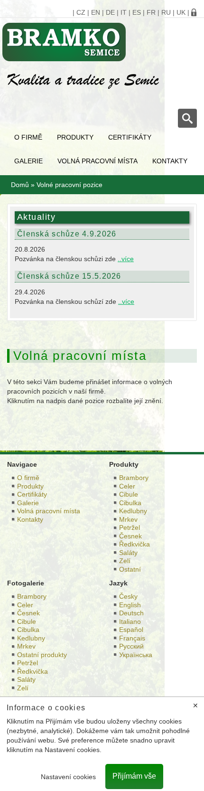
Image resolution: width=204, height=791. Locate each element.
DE (110, 12)
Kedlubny (133, 511)
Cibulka (130, 503)
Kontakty (169, 161)
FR (151, 12)
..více (126, 259)
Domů (20, 184)
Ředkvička (134, 544)
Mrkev (128, 519)
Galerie (28, 161)
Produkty (75, 137)
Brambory (133, 477)
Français (132, 638)
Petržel (129, 527)
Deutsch (131, 613)
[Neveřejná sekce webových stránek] (194, 12)
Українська (135, 655)
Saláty (128, 552)
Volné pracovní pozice (69, 184)
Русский (131, 646)
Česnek (130, 536)
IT (124, 12)
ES (136, 12)
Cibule (128, 494)
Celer (127, 486)
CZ (80, 12)
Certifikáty (129, 137)
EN (95, 12)
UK (180, 12)
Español (131, 629)
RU (166, 12)
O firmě (28, 137)
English (130, 605)
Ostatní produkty (42, 655)
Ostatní (130, 569)
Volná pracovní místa (97, 161)
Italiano (130, 621)
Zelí (124, 561)
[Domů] (98, 42)
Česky (128, 596)
